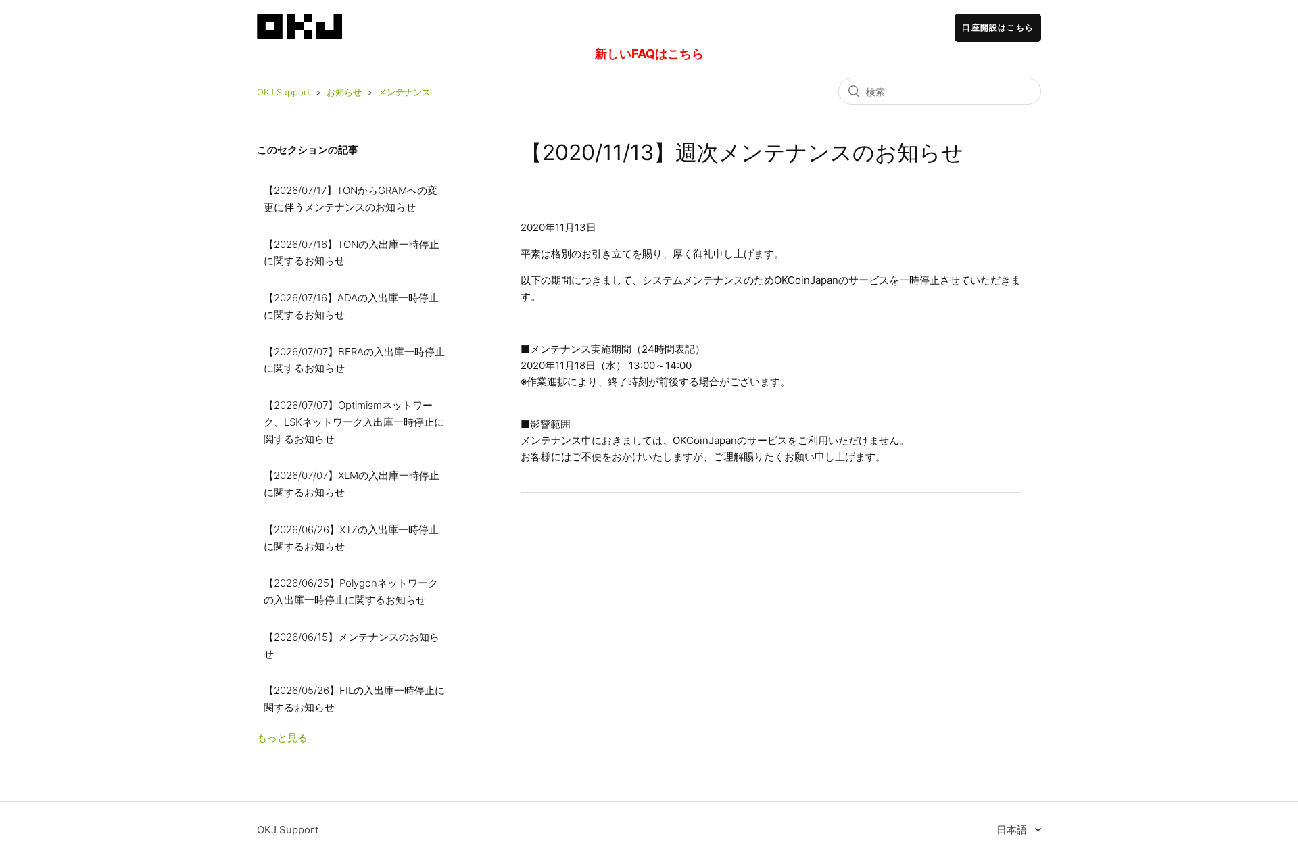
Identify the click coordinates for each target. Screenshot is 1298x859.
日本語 (1013, 829)
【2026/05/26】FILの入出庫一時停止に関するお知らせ (354, 699)
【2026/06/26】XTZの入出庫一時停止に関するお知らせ (351, 538)
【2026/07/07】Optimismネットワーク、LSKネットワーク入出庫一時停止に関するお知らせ (354, 422)
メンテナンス (404, 92)
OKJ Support (283, 92)
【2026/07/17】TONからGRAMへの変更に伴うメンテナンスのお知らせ (350, 199)
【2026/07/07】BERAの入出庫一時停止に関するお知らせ (354, 360)
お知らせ (344, 92)
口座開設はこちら (998, 27)
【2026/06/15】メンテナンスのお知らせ (351, 645)
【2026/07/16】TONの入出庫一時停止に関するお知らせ (351, 253)
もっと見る (282, 737)
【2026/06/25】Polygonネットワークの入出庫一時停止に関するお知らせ (351, 591)
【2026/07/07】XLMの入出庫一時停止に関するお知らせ (351, 484)
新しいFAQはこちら (649, 54)
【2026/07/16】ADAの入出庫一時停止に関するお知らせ (351, 306)
